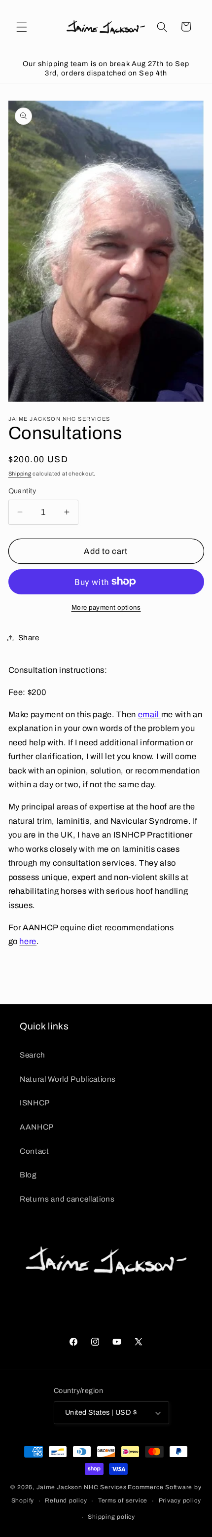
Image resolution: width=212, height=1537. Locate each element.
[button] (22, 26)
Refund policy (66, 1500)
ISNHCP (35, 1102)
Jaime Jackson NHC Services (81, 1487)
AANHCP (37, 1127)
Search (32, 1055)
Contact (34, 1151)
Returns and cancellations (67, 1199)
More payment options (106, 607)
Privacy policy (180, 1500)
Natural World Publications (68, 1079)
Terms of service (122, 1500)
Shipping (20, 473)
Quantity (22, 491)
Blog (28, 1175)
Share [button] (28, 637)
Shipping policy (111, 1516)
